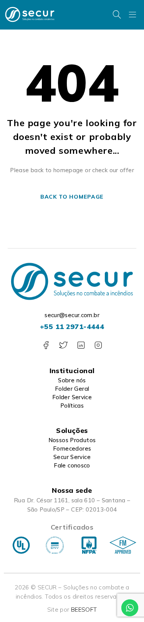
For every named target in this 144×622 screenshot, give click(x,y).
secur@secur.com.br (72, 315)
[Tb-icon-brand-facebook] (46, 345)
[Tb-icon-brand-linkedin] (81, 345)
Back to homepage (72, 196)
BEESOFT (84, 609)
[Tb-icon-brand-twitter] (63, 345)
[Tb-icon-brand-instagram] (98, 345)
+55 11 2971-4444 (72, 326)
